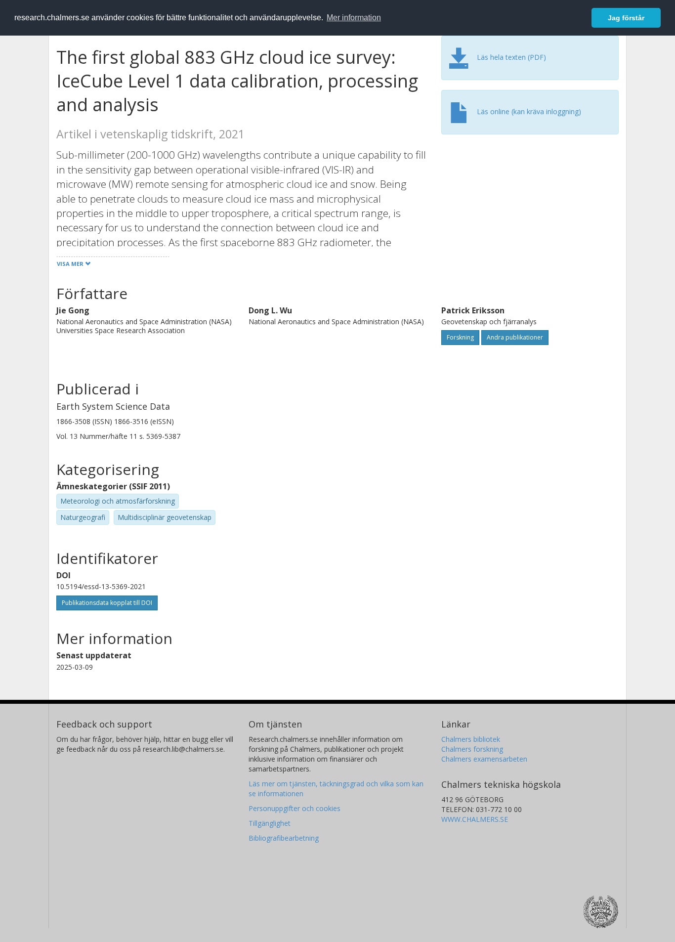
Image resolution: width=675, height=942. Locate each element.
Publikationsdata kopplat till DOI (107, 603)
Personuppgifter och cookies (294, 808)
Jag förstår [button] (626, 18)
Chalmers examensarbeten (484, 759)
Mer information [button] (354, 17)
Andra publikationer (515, 337)
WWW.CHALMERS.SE (474, 819)
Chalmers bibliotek (470, 739)
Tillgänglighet (270, 823)
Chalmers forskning (472, 749)
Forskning (460, 337)
